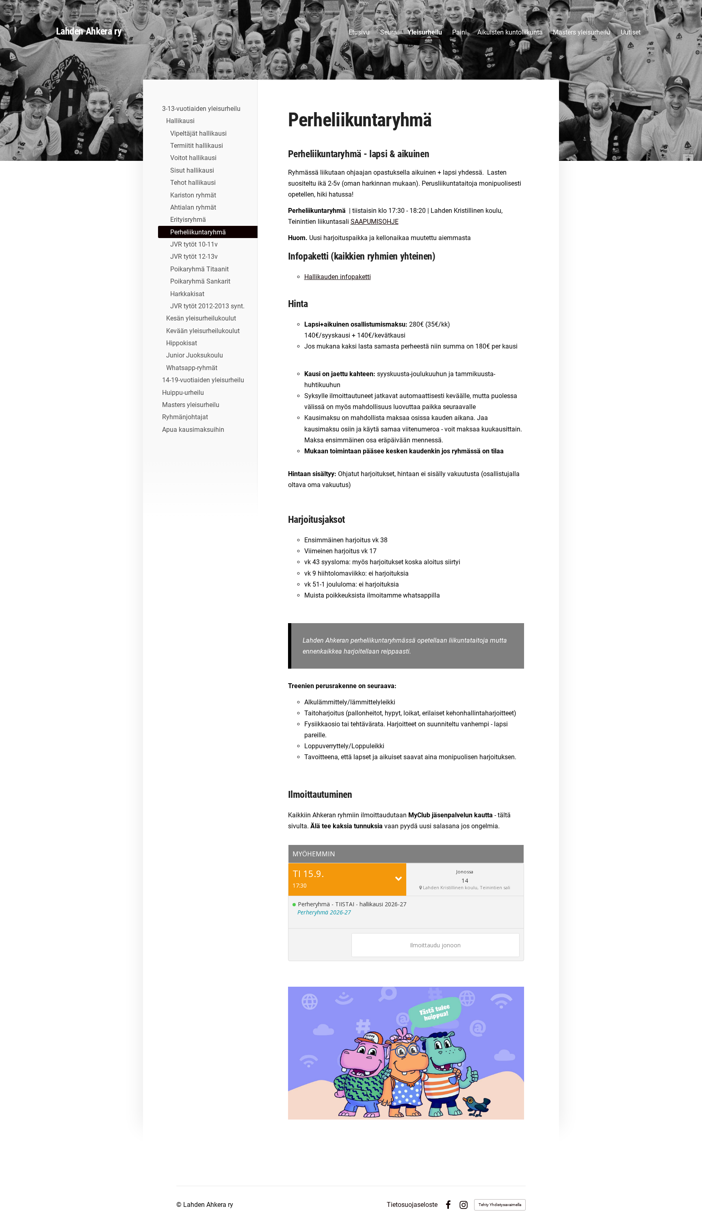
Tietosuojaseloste (412, 1205)
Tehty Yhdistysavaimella (500, 1204)
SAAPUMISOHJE (375, 221)
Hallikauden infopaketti (337, 277)
